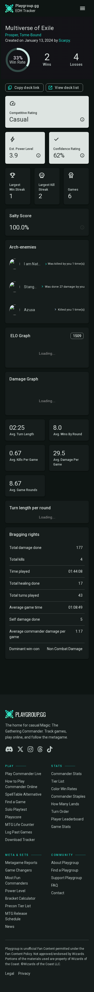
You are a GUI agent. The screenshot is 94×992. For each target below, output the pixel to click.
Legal (9, 973)
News (9, 926)
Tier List (57, 781)
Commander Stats (66, 774)
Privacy (24, 973)
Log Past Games (18, 832)
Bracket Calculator (20, 898)
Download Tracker (20, 840)
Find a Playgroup (64, 870)
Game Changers (18, 870)
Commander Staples (68, 796)
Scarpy (64, 40)
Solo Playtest (16, 809)
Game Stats (61, 827)
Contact (57, 893)
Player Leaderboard (67, 819)
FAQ (54, 885)
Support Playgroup (66, 878)
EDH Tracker (25, 11)
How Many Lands (65, 804)
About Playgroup (65, 863)
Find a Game (15, 802)
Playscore (13, 817)
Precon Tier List (18, 906)
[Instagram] (30, 749)
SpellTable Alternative (23, 794)
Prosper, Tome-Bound (23, 35)
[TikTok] (49, 749)
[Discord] (9, 749)
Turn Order (60, 811)
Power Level (15, 891)
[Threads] (40, 749)
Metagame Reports (21, 863)
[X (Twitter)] (20, 749)
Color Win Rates (64, 789)
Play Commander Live (23, 774)
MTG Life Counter (19, 824)
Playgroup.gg (27, 6)
